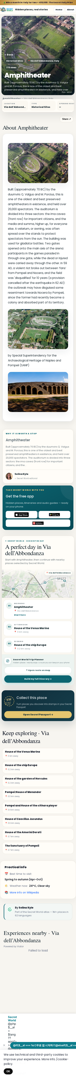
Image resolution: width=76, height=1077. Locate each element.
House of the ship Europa (30, 645)
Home (59, 9)
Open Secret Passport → (38, 714)
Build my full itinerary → (38, 679)
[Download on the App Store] (21, 514)
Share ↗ (66, 119)
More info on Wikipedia (24, 892)
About (70, 9)
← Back (8, 54)
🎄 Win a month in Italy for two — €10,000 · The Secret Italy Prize (38, 2)
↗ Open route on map (38, 670)
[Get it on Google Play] (54, 514)
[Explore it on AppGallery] (38, 523)
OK (8, 1071)
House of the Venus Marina (31, 628)
